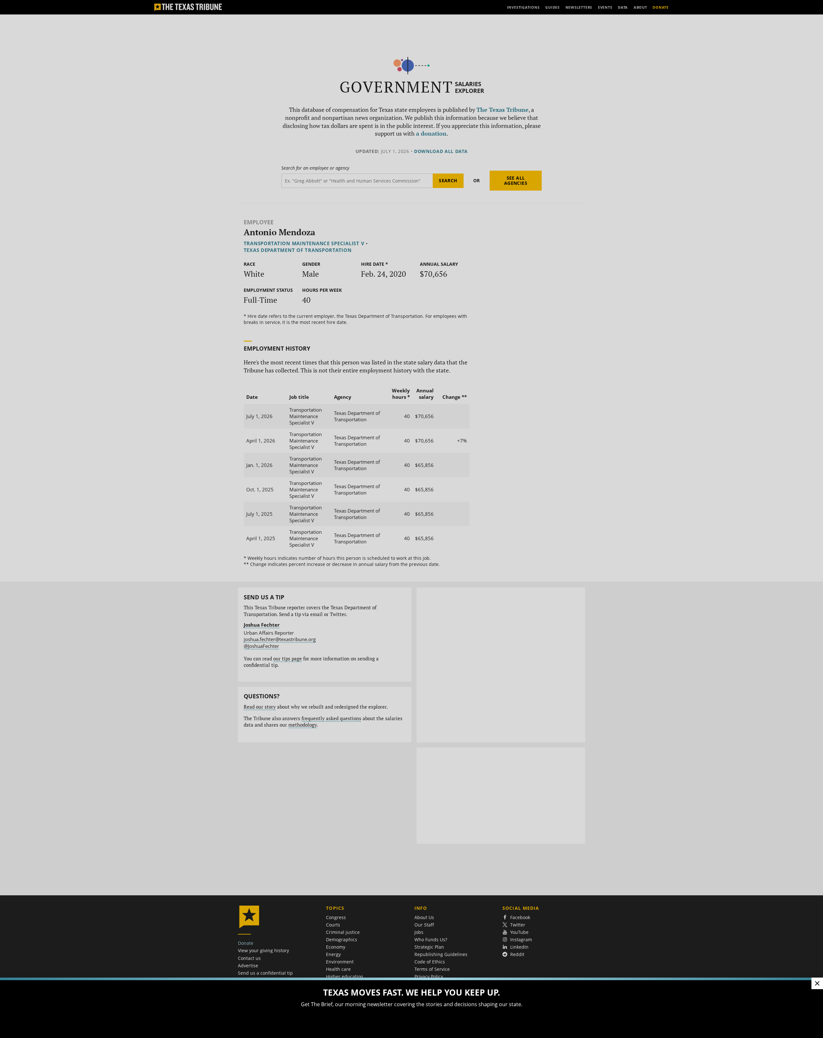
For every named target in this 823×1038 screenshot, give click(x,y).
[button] (411, 519)
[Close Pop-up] (817, 983)
